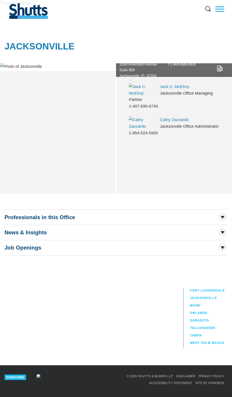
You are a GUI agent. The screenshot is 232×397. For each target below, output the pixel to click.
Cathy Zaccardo (174, 120)
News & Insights (26, 232)
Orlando (199, 313)
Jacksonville (203, 298)
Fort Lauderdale (207, 290)
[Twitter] (67, 377)
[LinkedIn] (52, 377)
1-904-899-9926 (183, 64)
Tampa (196, 335)
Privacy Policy (211, 376)
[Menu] (219, 9)
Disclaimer (185, 376)
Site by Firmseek (209, 383)
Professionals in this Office (40, 217)
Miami (195, 305)
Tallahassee (202, 328)
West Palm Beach (207, 343)
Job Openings (23, 248)
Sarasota (199, 320)
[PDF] (220, 68)
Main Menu (112, 2)
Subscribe (15, 377)
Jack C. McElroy (174, 86)
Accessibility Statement (170, 383)
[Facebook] (81, 377)
